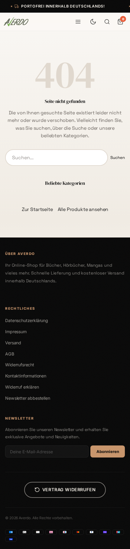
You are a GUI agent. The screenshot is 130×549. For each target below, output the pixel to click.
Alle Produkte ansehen (83, 209)
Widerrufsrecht (19, 364)
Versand (13, 342)
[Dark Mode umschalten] (93, 21)
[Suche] (107, 22)
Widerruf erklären (22, 386)
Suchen (117, 157)
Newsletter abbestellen (27, 398)
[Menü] (78, 22)
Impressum (16, 331)
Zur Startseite (37, 209)
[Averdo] (16, 21)
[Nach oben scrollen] (116, 541)
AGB (9, 353)
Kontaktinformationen (25, 375)
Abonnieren (107, 451)
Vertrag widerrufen (69, 489)
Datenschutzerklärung (26, 320)
